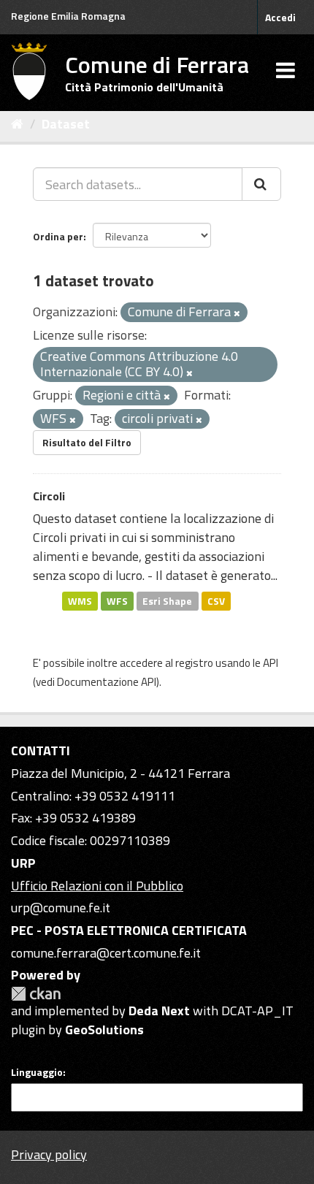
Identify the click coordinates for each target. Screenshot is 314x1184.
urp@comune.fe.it (60, 907)
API (270, 662)
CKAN (36, 993)
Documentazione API (106, 681)
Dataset (66, 124)
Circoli (49, 496)
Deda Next (159, 1010)
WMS (80, 600)
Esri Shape (167, 600)
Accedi (280, 17)
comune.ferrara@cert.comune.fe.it (106, 953)
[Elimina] (237, 313)
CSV (216, 600)
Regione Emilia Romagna (68, 15)
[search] (261, 184)
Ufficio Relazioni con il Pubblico (97, 885)
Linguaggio (37, 1072)
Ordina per (58, 236)
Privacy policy (49, 1154)
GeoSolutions (104, 1029)
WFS (117, 600)
